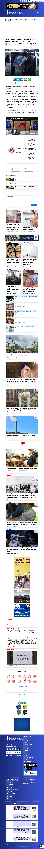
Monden (26, 754)
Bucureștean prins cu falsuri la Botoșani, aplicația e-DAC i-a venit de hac (26, 186)
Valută (10, 690)
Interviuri (26, 750)
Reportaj (26, 748)
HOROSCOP (22, 671)
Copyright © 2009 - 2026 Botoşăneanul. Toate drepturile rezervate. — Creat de (22, 845)
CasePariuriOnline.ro (28, 779)
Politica (8, 209)
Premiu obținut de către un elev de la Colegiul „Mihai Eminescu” (24, 326)
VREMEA (22, 694)
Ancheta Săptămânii (29, 739)
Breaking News (28, 744)
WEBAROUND (22, 846)
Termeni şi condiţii (12, 795)
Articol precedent (12, 175)
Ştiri (25, 746)
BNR (18, 690)
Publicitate (10, 784)
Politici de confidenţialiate (11, 792)
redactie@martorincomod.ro (11, 746)
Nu (8, 624)
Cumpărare (26, 690)
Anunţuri (9, 788)
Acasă (6, 19)
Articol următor (10, 183)
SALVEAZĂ (34, 205)
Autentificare (34, 1)
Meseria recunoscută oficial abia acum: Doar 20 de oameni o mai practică (26, 296)
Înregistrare (40, 1)
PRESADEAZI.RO (33, 779)
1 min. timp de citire (20, 44)
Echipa (25, 759)
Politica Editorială (28, 757)
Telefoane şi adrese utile (13, 789)
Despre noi (10, 782)
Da (8, 622)
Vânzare (34, 690)
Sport (25, 755)
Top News (9, 475)
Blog (25, 752)
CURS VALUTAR (22, 686)
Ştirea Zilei (26, 741)
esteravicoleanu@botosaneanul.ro (21, 150)
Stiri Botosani (11, 19)
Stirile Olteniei (33, 782)
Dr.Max (32, 780)
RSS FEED (9, 797)
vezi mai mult (11, 646)
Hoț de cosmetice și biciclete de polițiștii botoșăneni (24, 178)
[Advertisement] (22, 30)
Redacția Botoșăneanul (21, 148)
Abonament (10, 798)
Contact (9, 786)
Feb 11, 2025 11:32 (32, 44)
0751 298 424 (9, 744)
